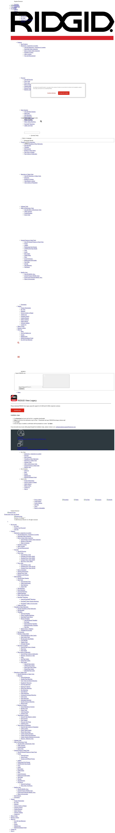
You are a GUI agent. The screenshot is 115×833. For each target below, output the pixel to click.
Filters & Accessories (29, 279)
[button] (62, 1)
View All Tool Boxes (26, 784)
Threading (26, 147)
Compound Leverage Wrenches (28, 695)
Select (26, 143)
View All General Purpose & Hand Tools (34, 242)
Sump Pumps (24, 757)
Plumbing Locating (22, 544)
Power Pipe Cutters (25, 660)
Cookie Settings (38, 503)
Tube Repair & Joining (29, 181)
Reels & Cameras (25, 543)
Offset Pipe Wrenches (26, 688)
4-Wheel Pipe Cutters (29, 665)
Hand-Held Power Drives (27, 617)
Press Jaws (20, 563)
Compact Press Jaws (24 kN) (28, 568)
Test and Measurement (23, 548)
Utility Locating (21, 546)
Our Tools (23, 452)
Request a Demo (22, 328)
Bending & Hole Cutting (30, 150)
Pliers (25, 257)
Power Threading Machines (27, 615)
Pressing (26, 455)
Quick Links (24, 479)
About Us (20, 329)
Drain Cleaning (27, 457)
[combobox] (32, 133)
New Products (17, 795)
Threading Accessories (26, 630)
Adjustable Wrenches (26, 700)
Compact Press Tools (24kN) (28, 559)
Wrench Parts (24, 703)
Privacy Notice (38, 499)
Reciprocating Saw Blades (27, 638)
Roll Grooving (27, 149)
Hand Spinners (24, 585)
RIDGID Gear (24, 336)
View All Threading (25, 613)
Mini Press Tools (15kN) (27, 561)
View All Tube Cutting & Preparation (29, 727)
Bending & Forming (29, 179)
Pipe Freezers (24, 718)
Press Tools (20, 553)
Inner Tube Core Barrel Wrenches (29, 680)
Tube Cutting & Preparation (30, 182)
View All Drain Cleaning (23, 578)
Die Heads (26, 622)
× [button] (7, 521)
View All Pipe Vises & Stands (28, 647)
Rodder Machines (22, 593)
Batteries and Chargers (23, 575)
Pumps (26, 243)
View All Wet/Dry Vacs (29, 274)
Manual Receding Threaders (31, 625)
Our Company (24, 469)
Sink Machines (21, 588)
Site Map (36, 504)
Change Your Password (26, 19)
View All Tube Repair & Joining (28, 717)
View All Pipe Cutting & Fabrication (29, 654)
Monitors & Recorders (26, 541)
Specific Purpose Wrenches (27, 701)
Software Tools (24, 206)
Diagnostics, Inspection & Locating (32, 454)
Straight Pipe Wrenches (26, 679)
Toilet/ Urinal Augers (26, 583)
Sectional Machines (22, 591)
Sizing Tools (27, 215)
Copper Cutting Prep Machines (28, 735)
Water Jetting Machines (23, 595)
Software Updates (25, 323)
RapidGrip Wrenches (26, 683)
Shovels (26, 263)
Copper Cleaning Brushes (27, 733)
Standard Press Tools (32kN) (28, 558)
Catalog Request (25, 318)
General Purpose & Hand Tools (28, 240)
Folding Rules (27, 255)
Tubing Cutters (24, 728)
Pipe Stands (24, 650)
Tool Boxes (27, 267)
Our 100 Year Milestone (26, 339)
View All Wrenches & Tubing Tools (32, 176)
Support (19, 306)
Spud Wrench (24, 691)
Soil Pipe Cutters (25, 659)
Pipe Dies (26, 627)
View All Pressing (22, 551)
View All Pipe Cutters (29, 664)
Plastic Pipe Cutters (26, 732)
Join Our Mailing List (26, 333)
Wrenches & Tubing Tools (27, 174)
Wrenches (26, 177)
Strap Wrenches (25, 698)
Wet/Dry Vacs (24, 272)
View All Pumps (25, 755)
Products (13, 531)
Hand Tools (20, 580)
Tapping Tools (24, 642)
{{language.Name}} (28, 140)
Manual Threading (25, 618)
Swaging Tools (24, 713)
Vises (25, 250)
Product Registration (26, 308)
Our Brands (13, 8)
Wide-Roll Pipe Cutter (29, 670)
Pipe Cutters (24, 662)
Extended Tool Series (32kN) (28, 556)
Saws (22, 657)
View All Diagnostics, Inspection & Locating (28, 534)
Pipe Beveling (27, 145)
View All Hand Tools (26, 581)
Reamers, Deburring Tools (27, 738)
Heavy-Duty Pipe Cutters (30, 667)
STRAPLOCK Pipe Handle (30, 248)
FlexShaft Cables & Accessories (29, 603)
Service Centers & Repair (27, 313)
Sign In (16, 11)
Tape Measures (28, 265)
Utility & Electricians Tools (27, 208)
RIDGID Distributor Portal (27, 338)
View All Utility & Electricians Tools (32, 209)
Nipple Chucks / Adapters (27, 628)
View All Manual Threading (30, 620)
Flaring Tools (24, 710)
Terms (35, 506)
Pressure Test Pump (26, 722)
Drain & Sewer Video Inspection (25, 538)
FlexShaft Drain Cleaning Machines (30, 601)
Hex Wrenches (24, 690)
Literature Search (25, 316)
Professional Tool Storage (30, 247)
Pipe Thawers (24, 720)
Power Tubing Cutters (26, 730)
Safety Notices (24, 321)
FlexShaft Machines (23, 597)
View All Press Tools (26, 554)
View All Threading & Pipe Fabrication (27, 608)
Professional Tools (15, 7)
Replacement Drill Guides (30, 260)
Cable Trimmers (28, 211)
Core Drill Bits (24, 640)
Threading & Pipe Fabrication (31, 459)
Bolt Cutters (27, 253)
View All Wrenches (25, 677)
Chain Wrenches (25, 693)
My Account (24, 16)
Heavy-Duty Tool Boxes (26, 785)
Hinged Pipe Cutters (29, 669)
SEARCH (21, 388)
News (22, 331)
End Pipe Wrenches (26, 684)
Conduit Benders (28, 213)
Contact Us (23, 324)
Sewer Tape (24, 586)
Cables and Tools (22, 605)
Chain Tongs (24, 696)
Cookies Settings (51, 92)
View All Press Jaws (26, 564)
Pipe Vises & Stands (29, 152)
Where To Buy (21, 326)
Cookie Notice (37, 501)
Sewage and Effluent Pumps (28, 758)
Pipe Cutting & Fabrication (30, 154)
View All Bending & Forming (27, 706)
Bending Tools (24, 708)
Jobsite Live (24, 314)
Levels (25, 252)
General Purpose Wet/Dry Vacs (31, 275)
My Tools (23, 18)
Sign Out (23, 21)
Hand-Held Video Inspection (24, 536)
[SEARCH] (56, 381)
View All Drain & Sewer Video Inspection (31, 539)
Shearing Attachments (23, 571)
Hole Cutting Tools (25, 637)
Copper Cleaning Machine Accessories (30, 737)
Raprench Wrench (25, 686)
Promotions (23, 304)
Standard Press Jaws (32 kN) (28, 566)
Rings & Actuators (22, 569)
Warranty (23, 311)
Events (22, 334)
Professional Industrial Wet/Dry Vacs (33, 277)
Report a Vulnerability (39, 508)
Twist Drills (27, 262)
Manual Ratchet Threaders (30, 623)
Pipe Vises (23, 649)
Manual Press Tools (22, 573)
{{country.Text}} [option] (34, 135)
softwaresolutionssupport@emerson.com (66, 427)
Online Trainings (25, 319)
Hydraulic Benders (25, 644)
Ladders (26, 245)
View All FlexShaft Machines (28, 599)
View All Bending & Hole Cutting (28, 635)
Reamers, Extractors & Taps (28, 655)
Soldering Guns (24, 723)
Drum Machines (21, 590)
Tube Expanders (25, 711)
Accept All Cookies (63, 93)
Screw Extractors (28, 258)
